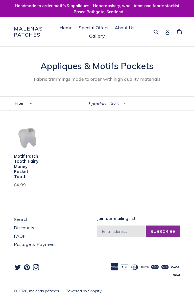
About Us (124, 28)
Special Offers (93, 28)
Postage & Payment (35, 244)
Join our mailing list (116, 218)
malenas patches (28, 32)
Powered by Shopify (83, 291)
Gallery (97, 36)
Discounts (24, 228)
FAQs (19, 236)
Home (66, 28)
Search (21, 219)
